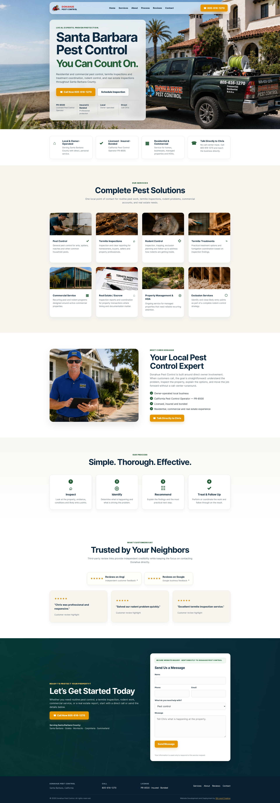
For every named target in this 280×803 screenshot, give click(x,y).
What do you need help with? (168, 700)
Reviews (157, 8)
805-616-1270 (109, 787)
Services (123, 8)
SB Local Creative (223, 798)
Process (145, 8)
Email (194, 687)
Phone (158, 687)
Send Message (166, 744)
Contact (169, 8)
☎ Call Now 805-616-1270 (76, 91)
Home (112, 8)
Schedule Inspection (113, 91)
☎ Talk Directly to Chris (167, 418)
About (134, 8)
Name (157, 674)
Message (159, 713)
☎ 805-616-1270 (214, 8)
